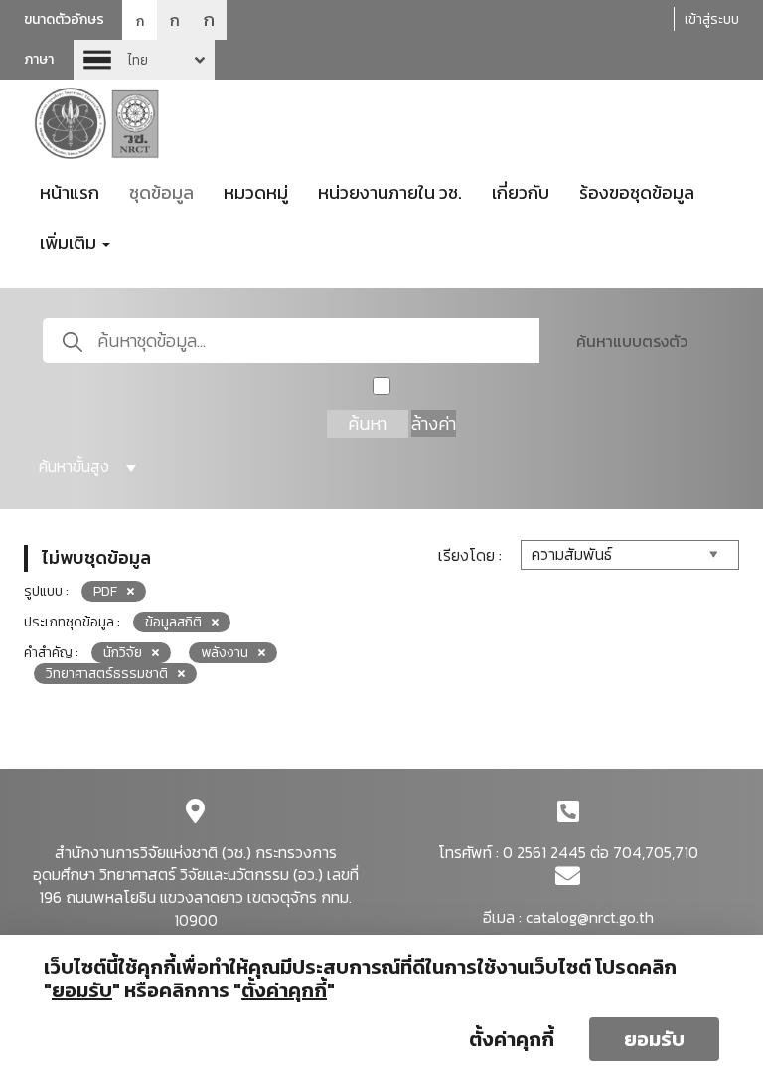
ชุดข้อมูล (161, 192)
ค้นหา (367, 423)
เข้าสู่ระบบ (712, 19)
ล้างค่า (433, 423)
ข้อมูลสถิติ (173, 622)
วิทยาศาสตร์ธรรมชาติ (107, 673)
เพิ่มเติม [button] (70, 242)
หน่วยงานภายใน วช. (390, 192)
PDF (105, 591)
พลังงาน (224, 652)
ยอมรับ (654, 1039)
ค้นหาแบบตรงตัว (631, 341)
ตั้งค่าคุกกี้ (511, 1039)
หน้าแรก (69, 192)
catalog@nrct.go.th (590, 917)
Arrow (144, 60)
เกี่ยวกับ (520, 192)
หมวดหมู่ (256, 192)
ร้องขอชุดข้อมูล (636, 192)
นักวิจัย (122, 652)
